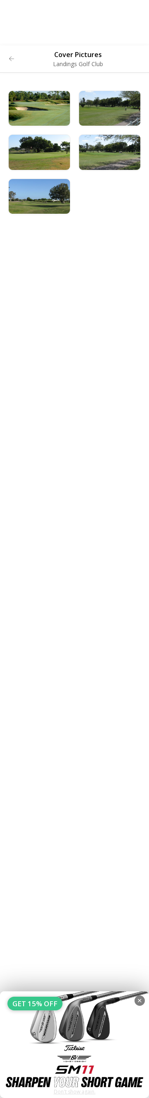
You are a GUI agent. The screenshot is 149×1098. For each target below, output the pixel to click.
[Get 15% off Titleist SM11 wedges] (74, 1044)
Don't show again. (75, 1091)
